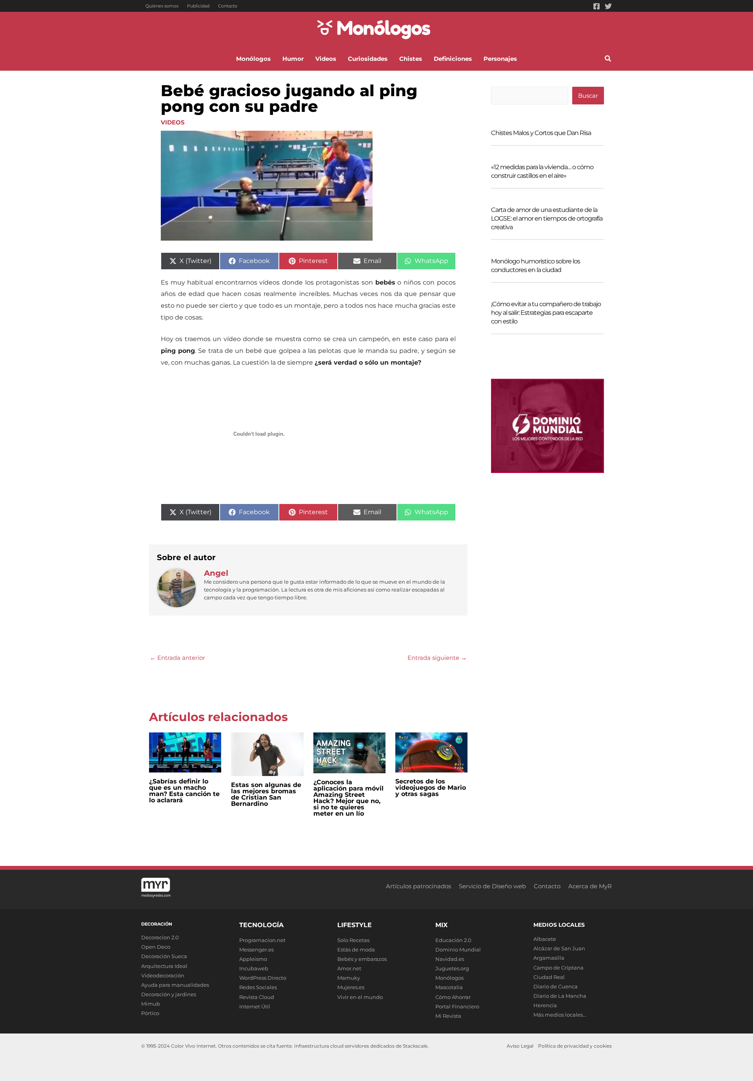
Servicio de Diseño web (492, 886)
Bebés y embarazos (362, 959)
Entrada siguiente (437, 657)
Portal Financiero (457, 1006)
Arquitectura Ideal (164, 966)
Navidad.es (449, 959)
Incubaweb (253, 968)
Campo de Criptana (558, 967)
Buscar (588, 95)
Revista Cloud (256, 997)
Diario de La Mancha (559, 996)
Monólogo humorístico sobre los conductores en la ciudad (535, 265)
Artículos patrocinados (418, 886)
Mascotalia (449, 987)
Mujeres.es (350, 987)
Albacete (544, 939)
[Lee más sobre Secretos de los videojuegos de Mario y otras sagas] (431, 752)
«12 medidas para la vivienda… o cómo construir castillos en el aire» (542, 171)
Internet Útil (254, 1006)
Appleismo (253, 959)
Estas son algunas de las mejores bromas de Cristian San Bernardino (266, 794)
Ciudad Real (549, 977)
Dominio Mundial (458, 949)
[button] (608, 59)
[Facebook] (596, 6)
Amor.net (349, 968)
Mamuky (348, 978)
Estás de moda (356, 949)
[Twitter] (608, 6)
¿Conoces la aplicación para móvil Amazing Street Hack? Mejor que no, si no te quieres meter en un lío (348, 797)
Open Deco (155, 947)
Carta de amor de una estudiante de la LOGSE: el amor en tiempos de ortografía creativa (546, 218)
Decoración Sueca (164, 956)
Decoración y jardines (168, 994)
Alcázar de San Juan (559, 948)
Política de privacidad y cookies (575, 1046)
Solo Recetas (353, 940)
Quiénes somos (162, 6)
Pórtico (150, 1013)
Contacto (227, 6)
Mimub (150, 1004)
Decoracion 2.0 (160, 937)
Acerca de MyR (590, 886)
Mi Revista (448, 1016)
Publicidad (198, 6)
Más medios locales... (559, 1015)
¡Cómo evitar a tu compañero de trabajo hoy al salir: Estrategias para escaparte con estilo (546, 312)
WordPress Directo (262, 978)
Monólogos (449, 978)
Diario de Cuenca (555, 986)
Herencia (545, 1005)
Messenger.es (256, 949)
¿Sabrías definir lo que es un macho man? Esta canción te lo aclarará (184, 791)
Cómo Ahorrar (453, 997)
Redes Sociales (258, 987)
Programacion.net (262, 940)
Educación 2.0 (453, 940)
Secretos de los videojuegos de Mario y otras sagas (430, 788)
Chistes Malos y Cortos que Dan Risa (541, 133)
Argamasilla (548, 958)
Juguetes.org (452, 968)
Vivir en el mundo (360, 997)
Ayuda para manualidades (175, 985)
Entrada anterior (177, 657)
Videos (173, 122)
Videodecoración (162, 975)
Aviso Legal (520, 1046)
